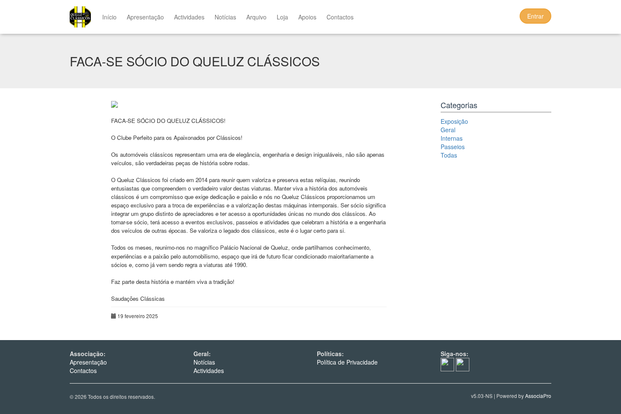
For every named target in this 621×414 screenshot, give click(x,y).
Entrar (535, 16)
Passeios (453, 146)
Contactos (340, 17)
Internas (452, 138)
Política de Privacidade (347, 362)
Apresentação (145, 17)
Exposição (454, 121)
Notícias (225, 17)
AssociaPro (538, 395)
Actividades (189, 17)
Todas (449, 155)
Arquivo (256, 17)
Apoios (307, 17)
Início (109, 17)
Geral (448, 129)
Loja (282, 17)
